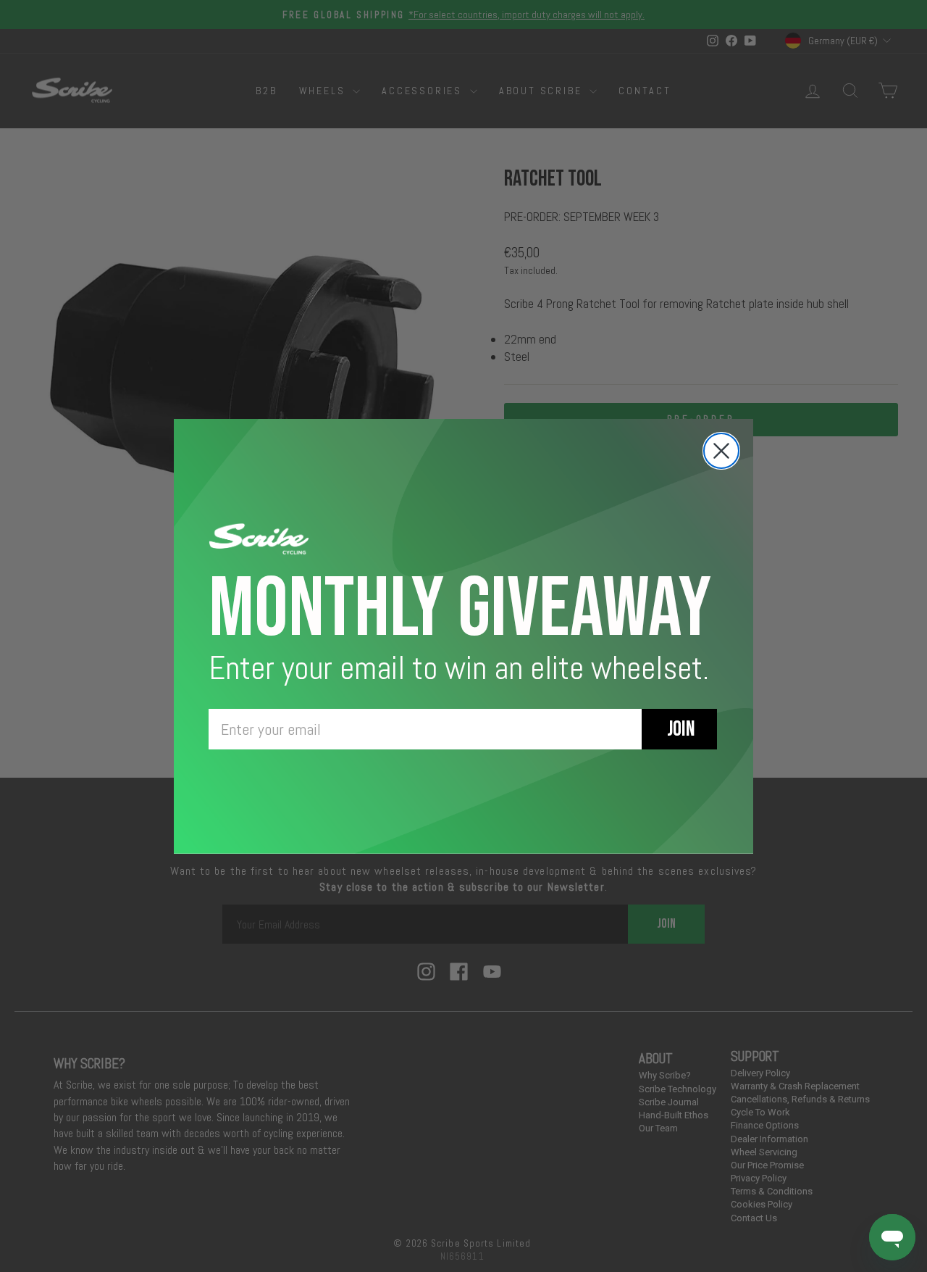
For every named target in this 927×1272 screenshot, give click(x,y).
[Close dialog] (721, 450)
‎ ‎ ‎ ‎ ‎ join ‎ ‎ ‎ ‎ (679, 729)
